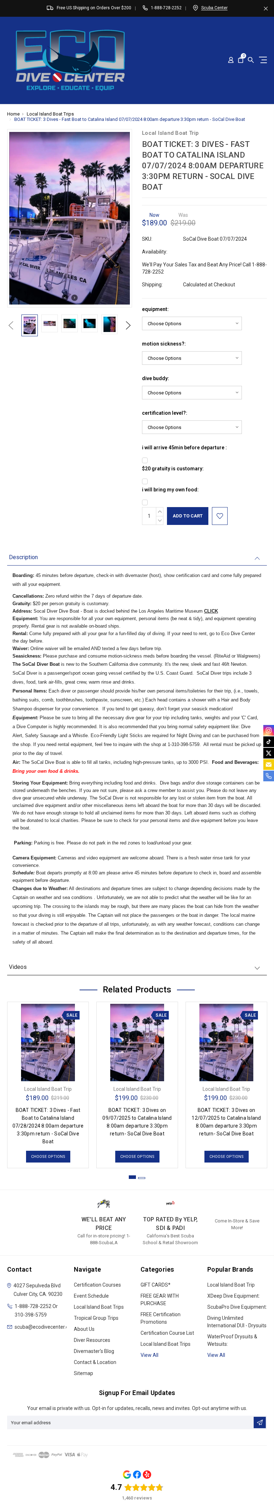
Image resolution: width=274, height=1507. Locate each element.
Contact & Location (95, 1362)
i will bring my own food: (170, 489)
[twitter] (268, 753)
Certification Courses (97, 1285)
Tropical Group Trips (96, 1318)
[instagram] (268, 730)
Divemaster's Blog (94, 1351)
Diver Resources (92, 1340)
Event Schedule (91, 1296)
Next (128, 325)
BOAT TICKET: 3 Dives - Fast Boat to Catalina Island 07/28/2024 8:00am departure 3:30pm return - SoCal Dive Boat (48, 1125)
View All (216, 1355)
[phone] (268, 776)
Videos (18, 967)
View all (149, 1355)
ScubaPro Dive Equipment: (237, 1307)
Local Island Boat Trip (231, 1285)
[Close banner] (266, 8)
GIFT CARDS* (156, 1285)
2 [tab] (141, 1178)
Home (13, 114)
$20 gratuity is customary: (173, 468)
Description (23, 557)
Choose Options (48, 1156)
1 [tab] (132, 1177)
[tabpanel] (48, 1083)
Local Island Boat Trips (50, 114)
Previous (10, 325)
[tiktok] (268, 741)
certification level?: (164, 413)
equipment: (155, 309)
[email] (268, 764)
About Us (84, 1329)
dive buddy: (155, 378)
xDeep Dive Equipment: (233, 1296)
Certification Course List (167, 1333)
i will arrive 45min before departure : (184, 447)
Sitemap (83, 1373)
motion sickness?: (164, 344)
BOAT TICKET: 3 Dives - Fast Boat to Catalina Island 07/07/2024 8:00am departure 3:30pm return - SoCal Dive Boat (129, 119)
